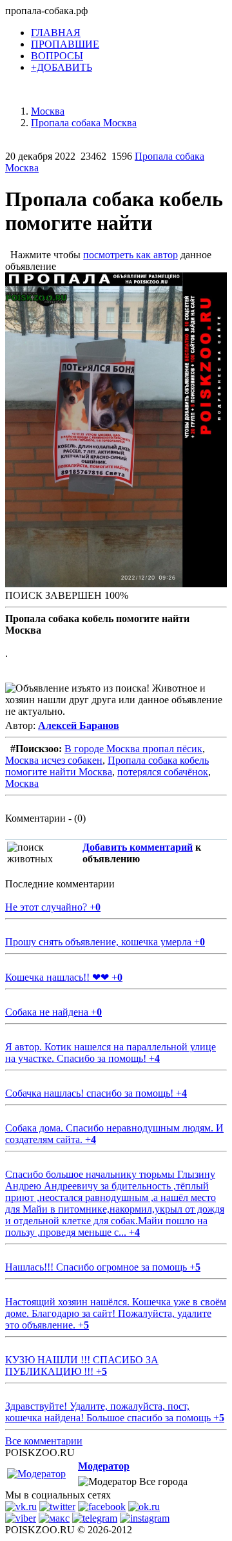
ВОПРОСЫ (57, 55)
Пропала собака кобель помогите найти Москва (107, 766)
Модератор (104, 1466)
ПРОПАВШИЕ (65, 44)
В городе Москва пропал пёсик (133, 748)
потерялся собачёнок (162, 771)
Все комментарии (43, 1440)
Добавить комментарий (137, 847)
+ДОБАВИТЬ (61, 67)
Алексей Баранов (78, 725)
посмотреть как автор (130, 254)
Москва (22, 783)
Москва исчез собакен (53, 760)
